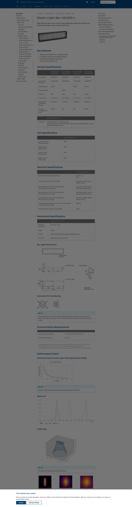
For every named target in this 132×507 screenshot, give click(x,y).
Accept (21, 502)
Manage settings (34, 502)
